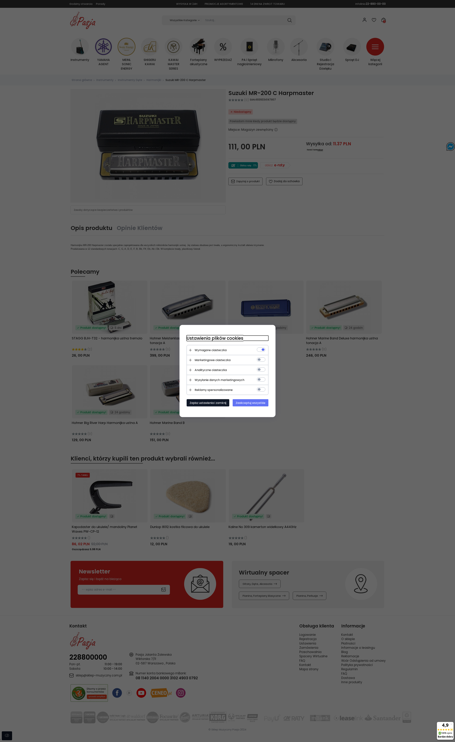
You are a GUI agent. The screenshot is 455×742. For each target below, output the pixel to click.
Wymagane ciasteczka (211, 350)
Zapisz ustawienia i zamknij (208, 403)
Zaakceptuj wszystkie (250, 403)
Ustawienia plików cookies (215, 338)
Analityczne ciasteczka (211, 370)
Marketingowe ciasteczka (213, 360)
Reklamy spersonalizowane (214, 390)
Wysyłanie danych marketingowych (219, 380)
